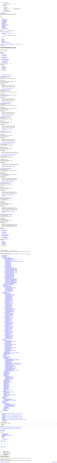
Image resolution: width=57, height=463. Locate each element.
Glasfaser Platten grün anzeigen (9, 326)
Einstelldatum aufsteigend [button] (5, 59)
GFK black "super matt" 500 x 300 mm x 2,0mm (6, 143)
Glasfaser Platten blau (6, 330)
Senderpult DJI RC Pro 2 (8, 362)
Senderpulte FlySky (6, 380)
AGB (2, 437)
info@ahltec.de (29, 460)
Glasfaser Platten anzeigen (7, 292)
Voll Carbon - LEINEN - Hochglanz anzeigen (11, 278)
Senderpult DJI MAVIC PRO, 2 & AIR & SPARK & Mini (13, 363)
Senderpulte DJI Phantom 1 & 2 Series (10, 367)
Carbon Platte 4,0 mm (8, 265)
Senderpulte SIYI (6, 383)
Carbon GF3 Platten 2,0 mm (9, 289)
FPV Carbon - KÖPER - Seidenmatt (8, 258)
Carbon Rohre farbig (6, 354)
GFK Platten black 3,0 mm (8, 298)
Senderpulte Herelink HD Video (8, 381)
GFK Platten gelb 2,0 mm (8, 305)
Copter (3, 40)
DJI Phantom (5, 393)
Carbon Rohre (4, 23)
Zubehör (5, 390)
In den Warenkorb (3, 97)
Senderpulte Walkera (6, 387)
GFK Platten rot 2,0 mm (8, 320)
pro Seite (1, 70)
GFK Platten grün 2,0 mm (8, 329)
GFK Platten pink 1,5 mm (8, 324)
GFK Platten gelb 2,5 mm (8, 306)
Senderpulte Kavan (6, 375)
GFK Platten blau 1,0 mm (8, 332)
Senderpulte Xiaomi (6, 384)
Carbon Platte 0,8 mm (20, 261)
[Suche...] (10, 30)
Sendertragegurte (4, 26)
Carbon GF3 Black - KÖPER (8, 286)
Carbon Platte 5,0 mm (8, 266)
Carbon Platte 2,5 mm (8, 264)
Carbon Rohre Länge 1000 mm (8, 340)
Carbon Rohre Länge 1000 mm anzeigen (10, 341)
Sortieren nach (2, 63)
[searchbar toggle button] (14, 14)
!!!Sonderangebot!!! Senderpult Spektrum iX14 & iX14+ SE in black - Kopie (10, 428)
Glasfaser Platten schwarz (7, 293)
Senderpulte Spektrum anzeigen (9, 376)
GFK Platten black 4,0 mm (8, 300)
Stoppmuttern (5, 409)
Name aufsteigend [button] (4, 232)
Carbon (3, 39)
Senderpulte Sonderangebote (7, 357)
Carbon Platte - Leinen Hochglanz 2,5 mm (11, 282)
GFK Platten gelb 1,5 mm (8, 304)
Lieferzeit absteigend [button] (4, 62)
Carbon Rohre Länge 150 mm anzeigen (10, 350)
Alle (2, 18)
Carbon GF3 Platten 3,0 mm (9, 291)
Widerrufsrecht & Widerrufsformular (7, 435)
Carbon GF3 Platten (4, 21)
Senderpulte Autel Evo (7, 385)
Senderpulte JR (6, 388)
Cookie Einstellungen (5, 439)
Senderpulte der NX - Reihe (9, 378)
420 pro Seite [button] (4, 68)
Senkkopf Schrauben (6, 406)
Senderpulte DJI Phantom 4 (9, 369)
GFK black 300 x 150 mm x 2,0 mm (5, 116)
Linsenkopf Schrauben (7, 408)
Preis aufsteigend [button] (4, 54)
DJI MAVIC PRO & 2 (7, 392)
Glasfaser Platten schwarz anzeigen (10, 294)
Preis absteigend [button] (4, 55)
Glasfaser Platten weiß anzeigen (9, 335)
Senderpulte (3, 355)
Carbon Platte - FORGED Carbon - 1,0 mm (11, 268)
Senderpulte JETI (6, 374)
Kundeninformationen (5, 434)
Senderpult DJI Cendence (8, 364)
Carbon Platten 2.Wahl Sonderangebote (9, 284)
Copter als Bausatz (4, 20)
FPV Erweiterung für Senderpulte (8, 399)
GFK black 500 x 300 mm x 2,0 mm (5, 89)
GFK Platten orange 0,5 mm (9, 313)
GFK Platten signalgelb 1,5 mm (9, 310)
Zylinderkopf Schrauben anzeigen (9, 404)
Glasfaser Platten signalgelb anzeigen (10, 308)
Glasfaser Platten (4, 22)
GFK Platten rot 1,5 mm (8, 319)
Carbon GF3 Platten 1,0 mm (9, 288)
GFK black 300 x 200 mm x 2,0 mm (5, 76)
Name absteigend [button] (4, 57)
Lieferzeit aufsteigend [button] (5, 61)
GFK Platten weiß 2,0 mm (8, 338)
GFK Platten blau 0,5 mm (8, 331)
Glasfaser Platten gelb (6, 301)
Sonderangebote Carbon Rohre (8, 353)
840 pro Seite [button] (4, 244)
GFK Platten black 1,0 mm (8, 295)
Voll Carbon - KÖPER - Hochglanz (8, 271)
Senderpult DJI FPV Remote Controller (10, 366)
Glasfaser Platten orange (7, 312)
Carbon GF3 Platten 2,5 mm (9, 290)
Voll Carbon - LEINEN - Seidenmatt (8, 283)
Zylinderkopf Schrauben (7, 403)
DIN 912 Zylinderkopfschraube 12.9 (10, 405)
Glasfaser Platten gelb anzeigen (9, 302)
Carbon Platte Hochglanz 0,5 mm (9, 273)
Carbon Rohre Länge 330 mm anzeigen (10, 347)
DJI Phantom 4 (6, 395)
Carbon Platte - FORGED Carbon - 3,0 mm (11, 270)
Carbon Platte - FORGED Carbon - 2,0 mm (11, 269)
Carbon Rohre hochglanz (8, 342)
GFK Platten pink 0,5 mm (8, 322)
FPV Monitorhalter (6, 400)
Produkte (3, 36)
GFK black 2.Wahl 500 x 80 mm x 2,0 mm (6, 182)
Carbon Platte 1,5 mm (8, 262)
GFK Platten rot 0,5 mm (8, 318)
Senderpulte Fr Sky (6, 373)
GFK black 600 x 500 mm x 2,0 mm (5, 103)
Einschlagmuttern (6, 407)
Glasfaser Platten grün (6, 325)
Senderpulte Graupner (6, 372)
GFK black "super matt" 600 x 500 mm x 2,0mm (6, 155)
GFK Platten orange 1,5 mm (9, 315)
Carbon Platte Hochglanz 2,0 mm (9, 275)
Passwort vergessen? (8, 11)
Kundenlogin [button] (4, 5)
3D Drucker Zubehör (5, 19)
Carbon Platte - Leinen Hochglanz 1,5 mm (11, 280)
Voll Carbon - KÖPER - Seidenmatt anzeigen (11, 259)
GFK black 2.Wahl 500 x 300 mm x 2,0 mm (6, 197)
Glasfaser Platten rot (6, 316)
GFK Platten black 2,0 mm (8, 297)
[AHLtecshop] (3, 13)
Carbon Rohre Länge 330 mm (8, 346)
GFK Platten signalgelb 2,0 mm (9, 311)
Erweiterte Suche (5, 31)
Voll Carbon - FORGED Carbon (8, 267)
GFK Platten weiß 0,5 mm (8, 336)
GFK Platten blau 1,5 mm (8, 333)
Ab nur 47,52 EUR (2, 430)
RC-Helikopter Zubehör (5, 28)
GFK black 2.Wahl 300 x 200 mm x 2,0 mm (6, 168)
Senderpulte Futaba (6, 371)
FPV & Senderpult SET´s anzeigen (8, 391)
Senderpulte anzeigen (6, 356)
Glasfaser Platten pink (6, 321)
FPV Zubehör (4, 397)
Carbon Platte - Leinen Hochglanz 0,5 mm (11, 279)
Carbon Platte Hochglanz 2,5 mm (9, 276)
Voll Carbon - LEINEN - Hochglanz (8, 277)
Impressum (3, 438)
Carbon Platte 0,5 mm (8, 260)
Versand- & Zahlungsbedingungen (6, 42)
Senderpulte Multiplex (7, 379)
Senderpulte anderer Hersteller (8, 389)
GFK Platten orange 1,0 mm (9, 314)
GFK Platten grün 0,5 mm (8, 327)
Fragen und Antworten (5, 433)
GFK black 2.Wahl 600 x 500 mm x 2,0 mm (6, 214)
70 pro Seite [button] (3, 241)
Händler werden (4, 41)
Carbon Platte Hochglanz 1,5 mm (9, 274)
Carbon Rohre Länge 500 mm (8, 343)
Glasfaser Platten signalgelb (7, 307)
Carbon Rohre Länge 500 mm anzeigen (10, 344)
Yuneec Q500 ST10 (6, 396)
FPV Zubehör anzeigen (7, 398)
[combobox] (2, 53)
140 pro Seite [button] (4, 66)
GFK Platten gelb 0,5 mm (8, 303)
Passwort (5, 8)
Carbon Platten (4, 256)
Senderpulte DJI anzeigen (8, 358)
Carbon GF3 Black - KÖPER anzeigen (10, 287)
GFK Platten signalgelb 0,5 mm (9, 309)
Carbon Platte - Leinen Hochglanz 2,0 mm (11, 281)
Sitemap (3, 436)
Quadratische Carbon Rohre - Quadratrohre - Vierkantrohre (11, 352)
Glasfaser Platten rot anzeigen (9, 317)
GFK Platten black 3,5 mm (8, 299)
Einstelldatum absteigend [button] (5, 235)
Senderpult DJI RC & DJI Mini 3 (9, 360)
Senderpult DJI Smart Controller (9, 365)
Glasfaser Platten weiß (7, 334)
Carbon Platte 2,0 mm (8, 263)
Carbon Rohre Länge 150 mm (8, 349)
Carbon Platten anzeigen (7, 257)
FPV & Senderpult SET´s (5, 24)
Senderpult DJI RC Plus (8, 361)
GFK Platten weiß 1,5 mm (8, 337)
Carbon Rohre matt (7, 351)
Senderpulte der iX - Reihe (8, 377)
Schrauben (3, 27)
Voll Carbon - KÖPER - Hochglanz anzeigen (11, 272)
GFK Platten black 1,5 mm (8, 296)
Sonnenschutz (4, 25)
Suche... (14, 30)
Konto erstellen (7, 10)
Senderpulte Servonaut (7, 382)
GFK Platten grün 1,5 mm (8, 328)
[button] (5, 2)
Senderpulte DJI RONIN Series (9, 370)
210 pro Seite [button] (4, 67)
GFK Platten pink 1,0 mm (8, 323)
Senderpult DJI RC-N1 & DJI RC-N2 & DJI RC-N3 (12, 359)
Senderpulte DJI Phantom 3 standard (10, 368)
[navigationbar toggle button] (2, 14)
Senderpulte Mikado (6, 386)
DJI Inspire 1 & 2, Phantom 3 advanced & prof (10, 394)
